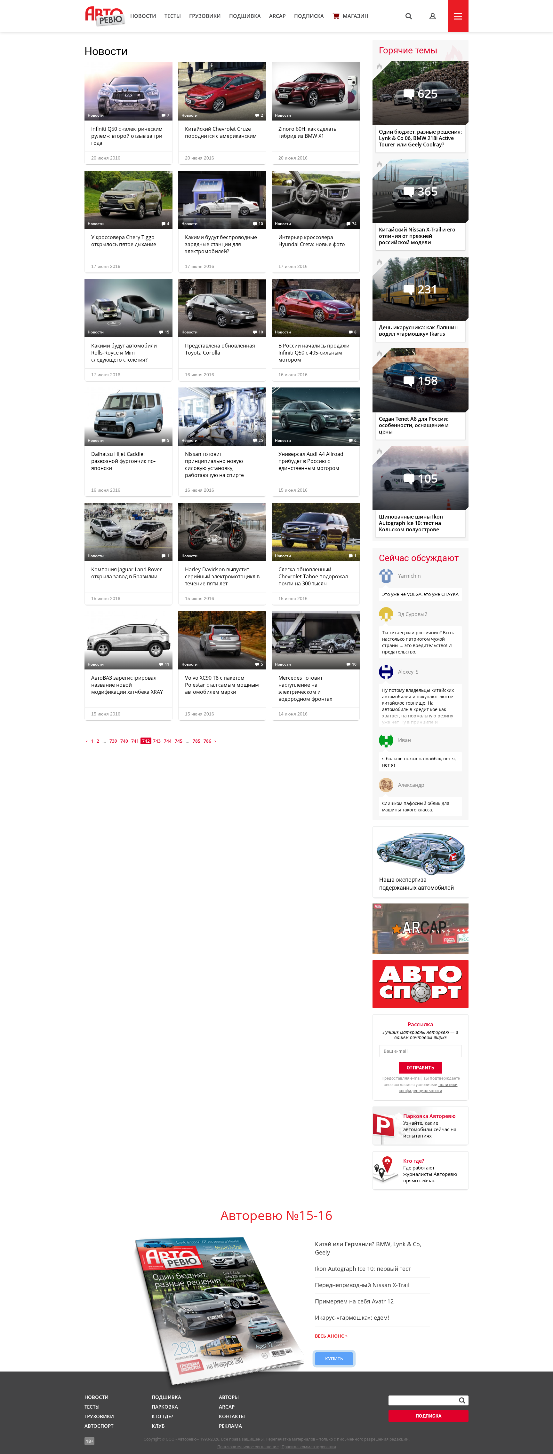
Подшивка (245, 16)
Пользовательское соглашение (248, 1446)
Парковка (165, 1406)
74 (354, 224)
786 (207, 741)
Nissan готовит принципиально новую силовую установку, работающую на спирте (214, 464)
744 (168, 741)
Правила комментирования (309, 1446)
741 (135, 741)
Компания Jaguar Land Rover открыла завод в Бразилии (126, 573)
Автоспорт (98, 1426)
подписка (429, 1416)
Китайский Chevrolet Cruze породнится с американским (221, 132)
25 (261, 440)
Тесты (172, 16)
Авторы (229, 1397)
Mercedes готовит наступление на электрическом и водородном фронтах (305, 688)
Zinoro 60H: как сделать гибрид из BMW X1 (307, 132)
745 (178, 741)
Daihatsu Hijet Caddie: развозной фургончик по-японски (123, 461)
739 (113, 741)
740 (124, 741)
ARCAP (277, 16)
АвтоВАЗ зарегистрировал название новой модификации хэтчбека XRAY (127, 684)
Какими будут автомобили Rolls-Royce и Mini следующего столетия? (124, 352)
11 (167, 664)
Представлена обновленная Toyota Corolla (220, 349)
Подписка (309, 16)
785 (196, 741)
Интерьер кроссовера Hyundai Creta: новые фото (311, 241)
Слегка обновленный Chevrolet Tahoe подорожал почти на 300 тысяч (313, 576)
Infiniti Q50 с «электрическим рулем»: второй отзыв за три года (127, 135)
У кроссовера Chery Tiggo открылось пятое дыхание (123, 241)
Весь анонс (329, 1336)
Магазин (355, 16)
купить (334, 1359)
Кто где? (162, 1416)
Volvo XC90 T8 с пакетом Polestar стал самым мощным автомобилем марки (222, 684)
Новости (143, 16)
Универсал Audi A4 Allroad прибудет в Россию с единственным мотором (310, 461)
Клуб (158, 1426)
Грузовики (205, 16)
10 (261, 224)
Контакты (232, 1416)
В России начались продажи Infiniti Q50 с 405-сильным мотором (313, 352)
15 (167, 332)
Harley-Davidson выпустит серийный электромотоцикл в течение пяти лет (222, 576)
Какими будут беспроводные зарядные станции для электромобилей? (221, 244)
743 (157, 741)
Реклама (230, 1426)
